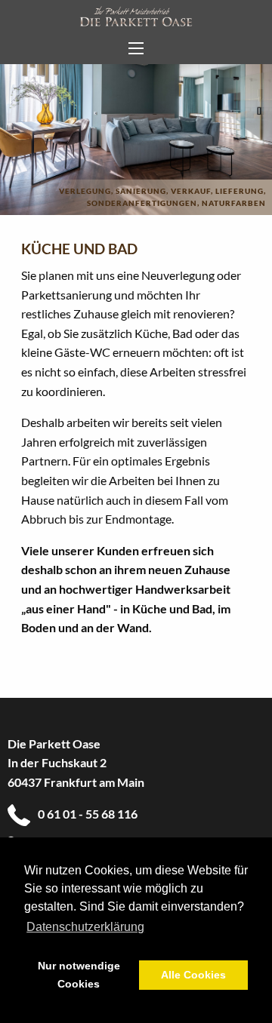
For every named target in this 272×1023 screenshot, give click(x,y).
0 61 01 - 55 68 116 (88, 813)
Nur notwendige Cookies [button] (79, 975)
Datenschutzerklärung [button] (85, 926)
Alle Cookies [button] (193, 975)
